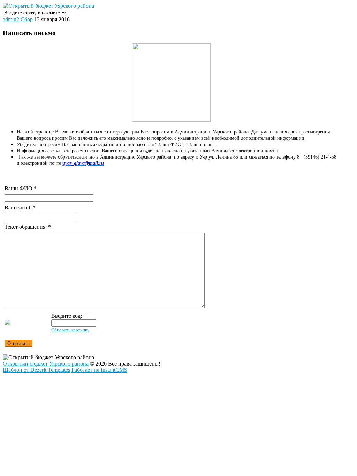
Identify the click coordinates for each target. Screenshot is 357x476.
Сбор (27, 19)
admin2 (11, 19)
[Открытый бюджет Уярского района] (48, 6)
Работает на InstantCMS (99, 370)
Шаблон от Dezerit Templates (36, 370)
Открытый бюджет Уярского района (46, 364)
